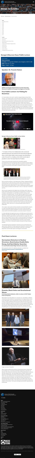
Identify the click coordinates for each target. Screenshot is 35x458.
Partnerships (3, 405)
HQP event (4, 39)
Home (3, 16)
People (2, 412)
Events (2, 432)
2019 (3, 32)
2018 (3, 33)
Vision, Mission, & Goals (4, 402)
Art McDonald (3, 403)
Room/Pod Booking (3, 409)
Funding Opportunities (4, 425)
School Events (4, 46)
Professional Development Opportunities (8, 43)
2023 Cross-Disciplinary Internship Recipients (7, 426)
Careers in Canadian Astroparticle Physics (7, 424)
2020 (3, 30)
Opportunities (4, 42)
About (2, 400)
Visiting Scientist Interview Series (7, 50)
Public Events (4, 45)
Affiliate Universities (4, 413)
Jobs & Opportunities (4, 423)
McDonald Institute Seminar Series (7, 41)
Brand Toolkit (3, 407)
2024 (3, 25)
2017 (3, 34)
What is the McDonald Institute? (5, 401)
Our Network (3, 411)
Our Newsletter (3, 435)
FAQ (1, 438)
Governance (2, 406)
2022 (3, 28)
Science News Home (4, 434)
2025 (3, 24)
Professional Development (4, 428)
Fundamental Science (4, 404)
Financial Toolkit (3, 408)
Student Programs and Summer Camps (6, 427)
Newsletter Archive (5, 21)
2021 (3, 29)
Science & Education (4, 415)
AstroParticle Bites (3, 433)
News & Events (7, 16)
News (2, 431)
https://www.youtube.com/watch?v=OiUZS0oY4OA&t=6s (12, 249)
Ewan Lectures (4, 38)
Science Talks (4, 47)
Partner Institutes (3, 414)
